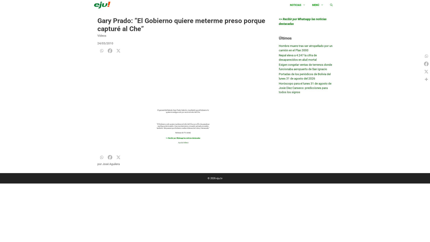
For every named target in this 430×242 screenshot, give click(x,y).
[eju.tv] (103, 5)
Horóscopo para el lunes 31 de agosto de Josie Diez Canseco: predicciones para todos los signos (305, 88)
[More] (426, 79)
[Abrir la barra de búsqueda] (331, 5)
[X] (118, 51)
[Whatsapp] (101, 51)
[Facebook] (110, 51)
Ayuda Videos (183, 143)
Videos (101, 35)
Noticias (295, 5)
